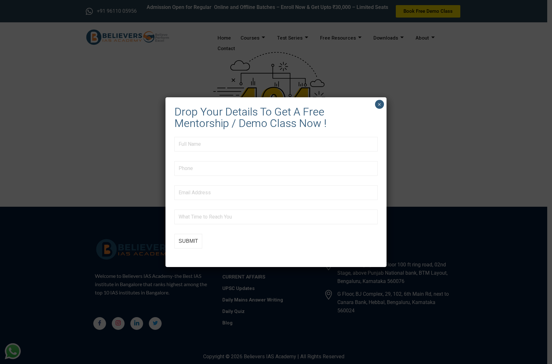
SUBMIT (188, 241)
